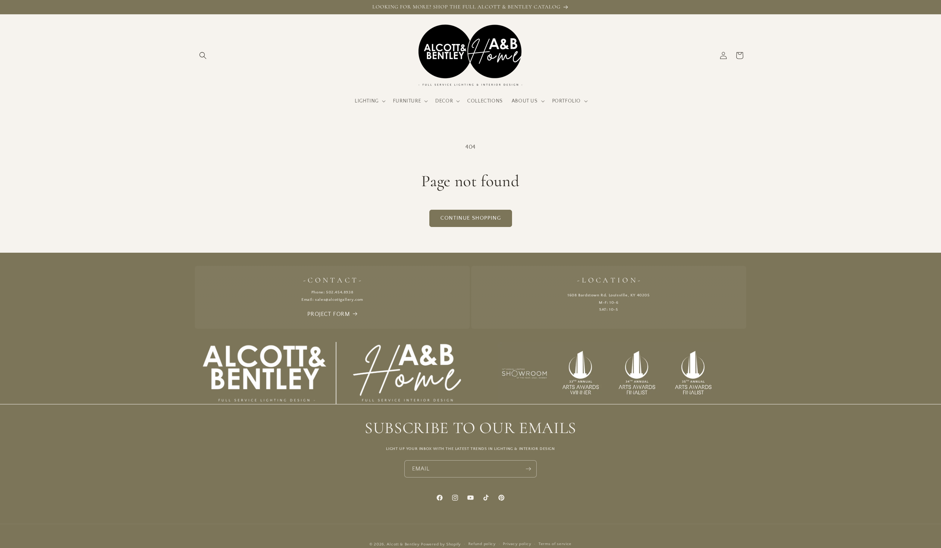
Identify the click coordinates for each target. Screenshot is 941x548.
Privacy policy (517, 544)
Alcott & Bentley (403, 544)
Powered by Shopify (441, 544)
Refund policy (482, 544)
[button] (203, 55)
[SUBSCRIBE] (528, 468)
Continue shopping (470, 218)
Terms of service (555, 544)
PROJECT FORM (328, 314)
